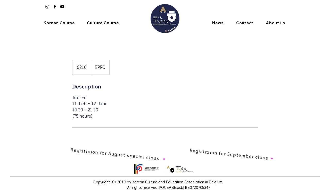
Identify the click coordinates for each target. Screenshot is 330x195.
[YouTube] (62, 6)
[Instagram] (47, 6)
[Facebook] (54, 6)
